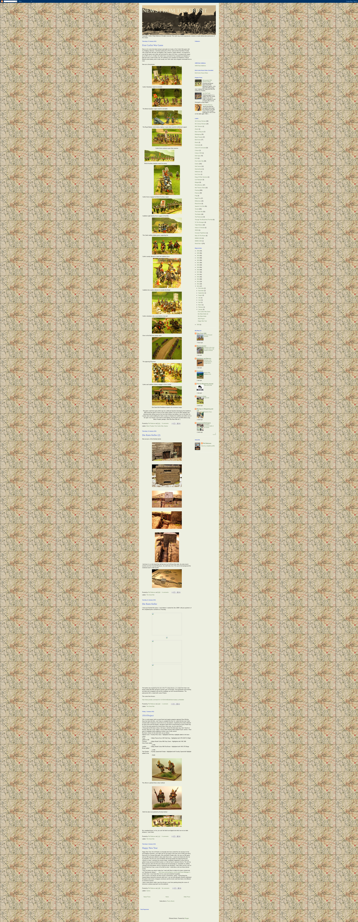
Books (196, 142)
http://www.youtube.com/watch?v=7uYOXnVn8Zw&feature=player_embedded (163, 699)
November (201, 290)
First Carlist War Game (152, 45)
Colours (197, 150)
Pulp (196, 195)
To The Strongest (199, 222)
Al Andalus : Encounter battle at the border (208, 426)
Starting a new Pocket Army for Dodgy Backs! (208, 361)
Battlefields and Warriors (204, 358)
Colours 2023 (198, 153)
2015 (198, 276)
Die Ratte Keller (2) (151, 435)
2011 (198, 286)
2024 (198, 255)
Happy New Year (150, 848)
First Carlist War (159, 426)
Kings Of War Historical (201, 177)
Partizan (197, 193)
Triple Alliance (198, 225)
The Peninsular (199, 217)
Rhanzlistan (198, 203)
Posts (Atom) (170, 901)
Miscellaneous (199, 185)
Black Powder (150, 426)
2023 (198, 258)
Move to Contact (201, 346)
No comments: (166, 888)
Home (167, 897)
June (199, 300)
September (201, 293)
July (199, 297)
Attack (196, 129)
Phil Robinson (207, 443)
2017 (198, 272)
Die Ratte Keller (149, 604)
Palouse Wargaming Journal (205, 383)
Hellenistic (197, 171)
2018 (198, 269)
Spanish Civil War (199, 206)
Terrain (196, 209)
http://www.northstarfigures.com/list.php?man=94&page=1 (174, 872)
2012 (198, 284)
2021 (198, 262)
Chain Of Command (200, 147)
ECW (196, 158)
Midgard (197, 182)
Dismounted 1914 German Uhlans (207, 81)
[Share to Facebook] (178, 423)
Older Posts (187, 897)
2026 (198, 250)
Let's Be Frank (206, 93)
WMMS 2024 (198, 238)
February (200, 307)
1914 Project (148, 715)
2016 (198, 274)
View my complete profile (208, 446)
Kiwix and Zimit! (208, 385)
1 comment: (165, 704)
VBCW (196, 230)
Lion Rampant (198, 179)
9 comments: (165, 423)
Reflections (198, 201)
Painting (197, 190)
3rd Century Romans (200, 121)
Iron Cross (197, 174)
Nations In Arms (201, 396)
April (199, 302)
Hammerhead (198, 169)
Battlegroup (198, 134)
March (200, 305)
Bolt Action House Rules (201, 73)
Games (166, 426)
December (201, 288)
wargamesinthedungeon (204, 423)
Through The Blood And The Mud (204, 219)
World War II (198, 243)
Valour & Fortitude (200, 227)
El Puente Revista (207, 105)
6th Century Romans (200, 123)
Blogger (187, 918)
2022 (198, 260)
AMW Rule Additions (200, 65)
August (200, 295)
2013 (198, 281)
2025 (198, 253)
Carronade (197, 145)
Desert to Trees (208, 412)
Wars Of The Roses (200, 235)
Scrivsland (200, 371)
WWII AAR (206, 398)
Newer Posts (147, 897)
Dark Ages (197, 155)
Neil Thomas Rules (200, 187)
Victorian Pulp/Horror (200, 233)
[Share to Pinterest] (180, 423)
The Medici (198, 214)
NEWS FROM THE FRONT (174, 10)
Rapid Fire (197, 198)
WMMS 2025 (198, 241)
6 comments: (165, 592)
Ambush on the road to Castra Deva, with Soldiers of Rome (209, 349)
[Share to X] (176, 423)
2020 (198, 265)
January (200, 309)
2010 (198, 324)
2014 (198, 279)
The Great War (150, 595)
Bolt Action (198, 139)
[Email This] (172, 423)
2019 (198, 267)
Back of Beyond (199, 131)
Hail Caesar (198, 166)
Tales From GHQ (201, 333)
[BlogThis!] (174, 423)
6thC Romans (198, 126)
